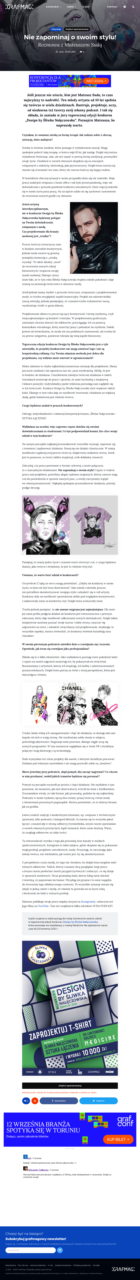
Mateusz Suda (29, 1093)
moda (94, 1093)
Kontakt (112, 7)
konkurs (73, 1093)
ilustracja (84, 1093)
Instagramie (88, 901)
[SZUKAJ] (133, 7)
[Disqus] (70, 1188)
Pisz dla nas (23, 1265)
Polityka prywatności (82, 1265)
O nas (85, 7)
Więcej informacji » (96, 1273)
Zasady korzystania (63, 1265)
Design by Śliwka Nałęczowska (52, 1093)
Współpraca (10, 1265)
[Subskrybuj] (60, 1250)
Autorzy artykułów (38, 1265)
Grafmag (21, 1269)
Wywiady (56, 29)
